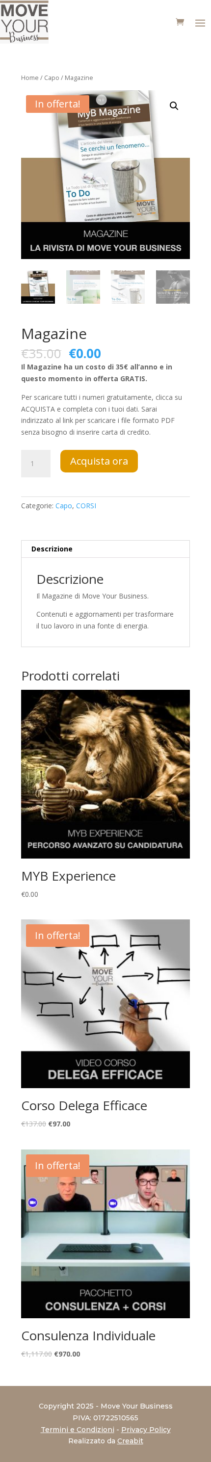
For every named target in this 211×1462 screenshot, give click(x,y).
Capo (51, 77)
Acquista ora (99, 461)
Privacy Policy (146, 1429)
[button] (174, 106)
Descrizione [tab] (52, 548)
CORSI (86, 505)
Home (30, 77)
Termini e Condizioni (77, 1429)
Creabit (130, 1440)
